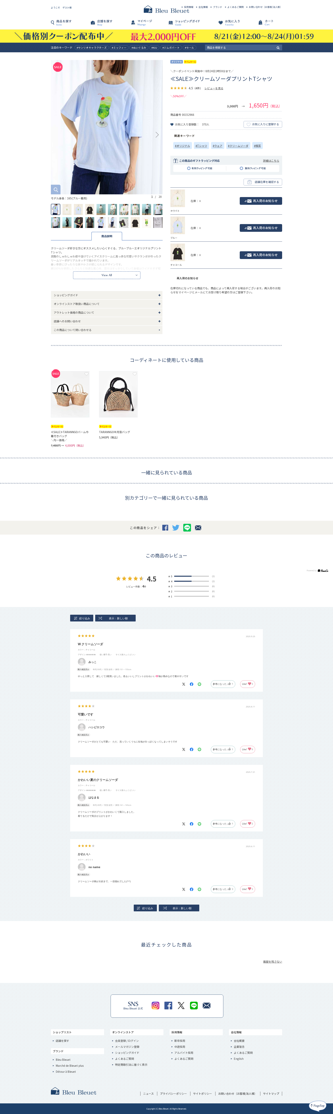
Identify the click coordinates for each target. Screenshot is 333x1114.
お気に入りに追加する (86, 374)
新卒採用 (179, 1041)
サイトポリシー (202, 1093)
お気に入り (224, 24)
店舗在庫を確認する (267, 182)
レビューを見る (213, 88)
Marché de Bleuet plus (70, 1065)
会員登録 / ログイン (127, 1041)
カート (263, 24)
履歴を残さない (272, 961)
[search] (278, 47)
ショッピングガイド (185, 24)
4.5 (151, 578)
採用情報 (188, 7)
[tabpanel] (107, 130)
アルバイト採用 (183, 1053)
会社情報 (203, 7)
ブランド (217, 7)
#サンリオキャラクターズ (92, 47)
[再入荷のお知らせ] (261, 201)
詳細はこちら (271, 161)
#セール (189, 47)
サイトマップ (271, 1093)
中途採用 (179, 1047)
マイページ (147, 24)
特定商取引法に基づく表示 (131, 1065)
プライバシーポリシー (173, 1093)
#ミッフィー (119, 47)
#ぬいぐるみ (139, 47)
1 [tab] (152, 196)
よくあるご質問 (235, 7)
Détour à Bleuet (66, 1071)
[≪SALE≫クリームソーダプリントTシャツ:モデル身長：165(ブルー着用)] (107, 127)
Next (157, 135)
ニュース (148, 1093)
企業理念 (239, 1047)
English (239, 1059)
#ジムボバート (171, 47)
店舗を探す (108, 24)
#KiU (154, 47)
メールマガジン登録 (127, 1047)
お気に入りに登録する (265, 124)
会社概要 (239, 1041)
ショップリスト (62, 1032)
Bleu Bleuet (63, 1060)
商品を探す (70, 24)
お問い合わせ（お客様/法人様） (265, 7)
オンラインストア (123, 1032)
